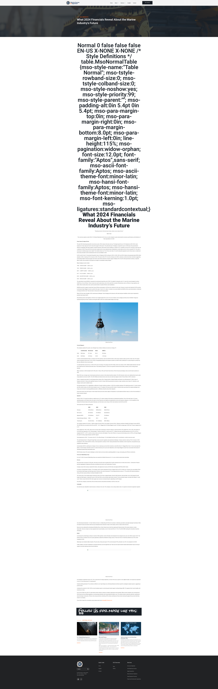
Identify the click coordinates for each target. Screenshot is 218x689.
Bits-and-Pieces (102, 637)
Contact (134, 2)
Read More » (79, 642)
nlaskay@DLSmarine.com (107, 600)
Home (111, 2)
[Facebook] (82, 613)
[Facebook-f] (81, 679)
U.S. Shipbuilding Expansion (83, 637)
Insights (129, 2)
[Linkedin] (80, 613)
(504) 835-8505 (81, 675)
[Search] (88, 669)
